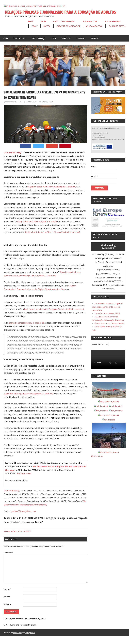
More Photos (97, 456)
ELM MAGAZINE (90, 21)
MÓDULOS (66, 38)
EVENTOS (94, 38)
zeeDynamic (30, 633)
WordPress (17, 633)
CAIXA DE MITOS (112, 21)
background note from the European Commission (54, 309)
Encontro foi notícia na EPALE (18, 531)
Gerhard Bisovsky (12, 153)
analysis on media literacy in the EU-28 (26, 323)
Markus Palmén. (24, 473)
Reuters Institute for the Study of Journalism (52, 232)
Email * (94, 176)
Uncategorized (47, 102)
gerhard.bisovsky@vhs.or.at (23, 511)
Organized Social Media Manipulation (51, 187)
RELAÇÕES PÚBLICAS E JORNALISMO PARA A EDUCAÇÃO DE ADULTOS (60, 12)
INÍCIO (5, 38)
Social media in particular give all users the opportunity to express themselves (107, 306)
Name (7, 589)
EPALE (30, 21)
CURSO (53, 38)
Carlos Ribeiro (32, 102)
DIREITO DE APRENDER (63, 21)
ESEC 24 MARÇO (38, 38)
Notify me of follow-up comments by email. (26, 619)
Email (7, 596)
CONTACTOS (80, 38)
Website (7, 604)
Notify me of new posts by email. (21, 625)
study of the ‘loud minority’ (37, 221)
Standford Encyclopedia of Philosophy (28, 393)
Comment (8, 552)
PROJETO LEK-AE (19, 38)
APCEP (43, 21)
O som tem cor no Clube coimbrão (109, 323)
